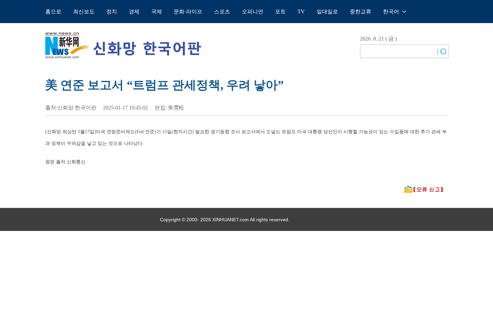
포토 (280, 11)
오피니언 (252, 11)
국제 (156, 11)
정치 (111, 11)
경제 (134, 11)
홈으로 (53, 11)
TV (301, 11)
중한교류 (360, 11)
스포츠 (222, 11)
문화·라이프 (188, 11)
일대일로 (327, 11)
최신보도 (84, 11)
